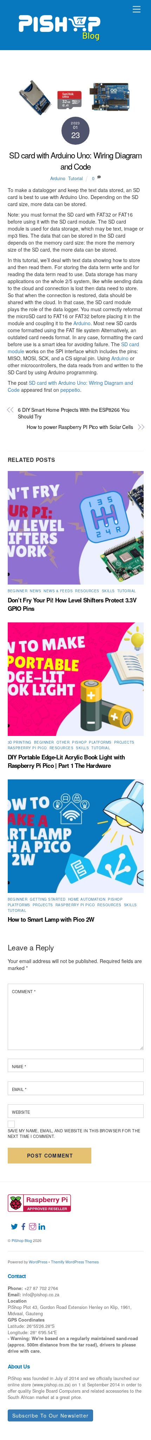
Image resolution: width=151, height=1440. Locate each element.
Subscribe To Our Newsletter (50, 1415)
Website (21, 1112)
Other (63, 742)
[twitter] (11, 1222)
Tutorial (75, 178)
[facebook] (21, 1222)
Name (19, 1066)
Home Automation (86, 899)
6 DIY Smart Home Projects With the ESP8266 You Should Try (74, 413)
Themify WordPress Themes (75, 1261)
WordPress (38, 1261)
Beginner (18, 590)
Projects (124, 742)
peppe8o (70, 389)
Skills (108, 590)
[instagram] (30, 1222)
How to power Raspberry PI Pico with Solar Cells (80, 427)
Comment (24, 991)
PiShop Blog (22, 1240)
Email (19, 1089)
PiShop (79, 742)
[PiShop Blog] (59, 24)
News (35, 590)
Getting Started (47, 899)
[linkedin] (39, 1222)
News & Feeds (58, 590)
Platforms (100, 742)
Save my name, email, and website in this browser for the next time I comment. (74, 1133)
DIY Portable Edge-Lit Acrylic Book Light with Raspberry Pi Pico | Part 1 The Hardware (66, 761)
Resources (87, 590)
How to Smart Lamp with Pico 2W (51, 919)
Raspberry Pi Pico (27, 747)
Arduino (57, 178)
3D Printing (20, 742)
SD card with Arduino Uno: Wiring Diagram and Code (75, 160)
